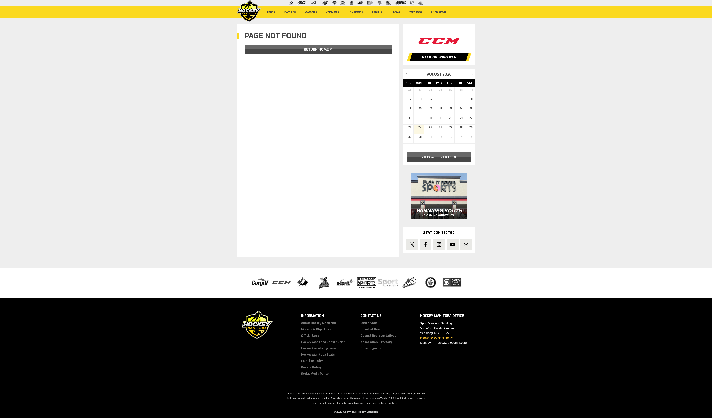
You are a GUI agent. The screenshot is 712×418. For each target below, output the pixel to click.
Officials (332, 11)
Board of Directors (374, 329)
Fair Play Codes (312, 361)
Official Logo (310, 336)
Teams (395, 11)
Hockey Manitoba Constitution (323, 342)
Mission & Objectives (316, 329)
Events (377, 11)
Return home (316, 49)
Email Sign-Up (371, 348)
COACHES (310, 11)
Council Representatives (378, 336)
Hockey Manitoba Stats (318, 355)
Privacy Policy (311, 367)
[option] (439, 37)
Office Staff (369, 323)
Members (415, 11)
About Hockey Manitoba (318, 323)
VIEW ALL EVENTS (438, 157)
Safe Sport (439, 11)
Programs (355, 11)
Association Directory (376, 342)
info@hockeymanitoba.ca (437, 337)
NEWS (271, 11)
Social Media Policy (315, 374)
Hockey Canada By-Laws (318, 348)
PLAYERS (290, 11)
